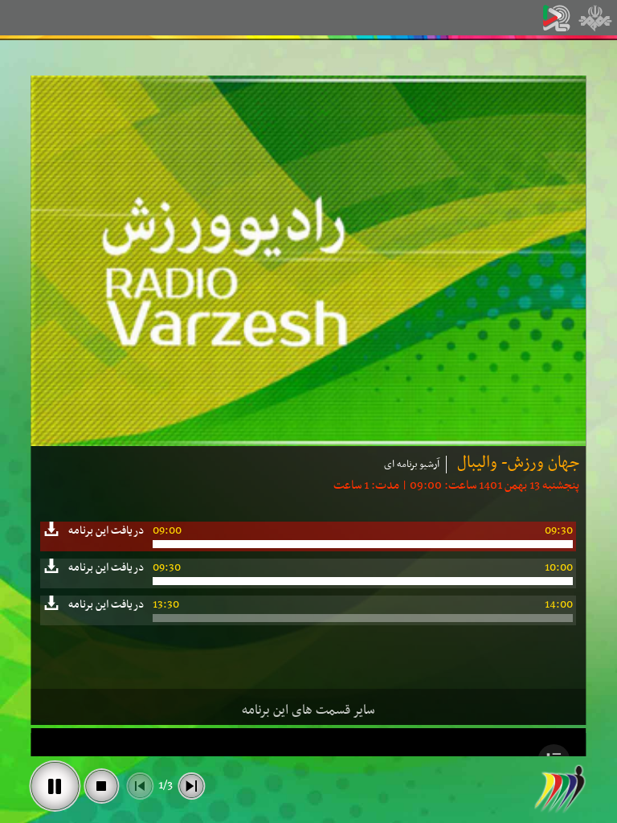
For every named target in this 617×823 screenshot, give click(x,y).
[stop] (101, 786)
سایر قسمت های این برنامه (308, 710)
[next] (191, 786)
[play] (55, 786)
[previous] (140, 786)
